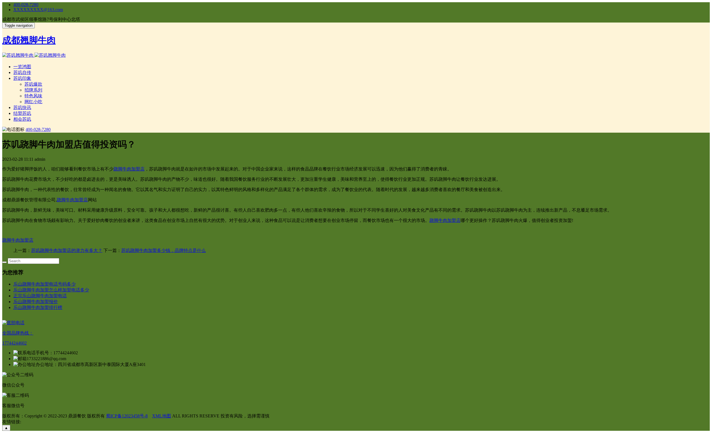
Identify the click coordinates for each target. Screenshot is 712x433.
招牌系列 (33, 90)
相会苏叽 (22, 119)
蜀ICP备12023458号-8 (127, 416)
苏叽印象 (22, 78)
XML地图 (161, 416)
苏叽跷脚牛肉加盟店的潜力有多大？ (66, 250)
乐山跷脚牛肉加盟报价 (35, 301)
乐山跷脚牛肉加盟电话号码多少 (44, 284)
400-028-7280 (25, 4)
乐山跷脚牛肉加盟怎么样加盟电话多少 (51, 290)
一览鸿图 (22, 66)
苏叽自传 (22, 72)
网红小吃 (33, 101)
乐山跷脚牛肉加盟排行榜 (37, 307)
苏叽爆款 (33, 84)
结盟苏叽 (22, 113)
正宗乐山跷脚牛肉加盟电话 (40, 295)
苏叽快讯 (22, 107)
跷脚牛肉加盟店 (129, 169)
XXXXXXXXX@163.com (38, 9)
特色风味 (33, 95)
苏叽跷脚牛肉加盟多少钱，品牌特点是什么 (163, 250)
